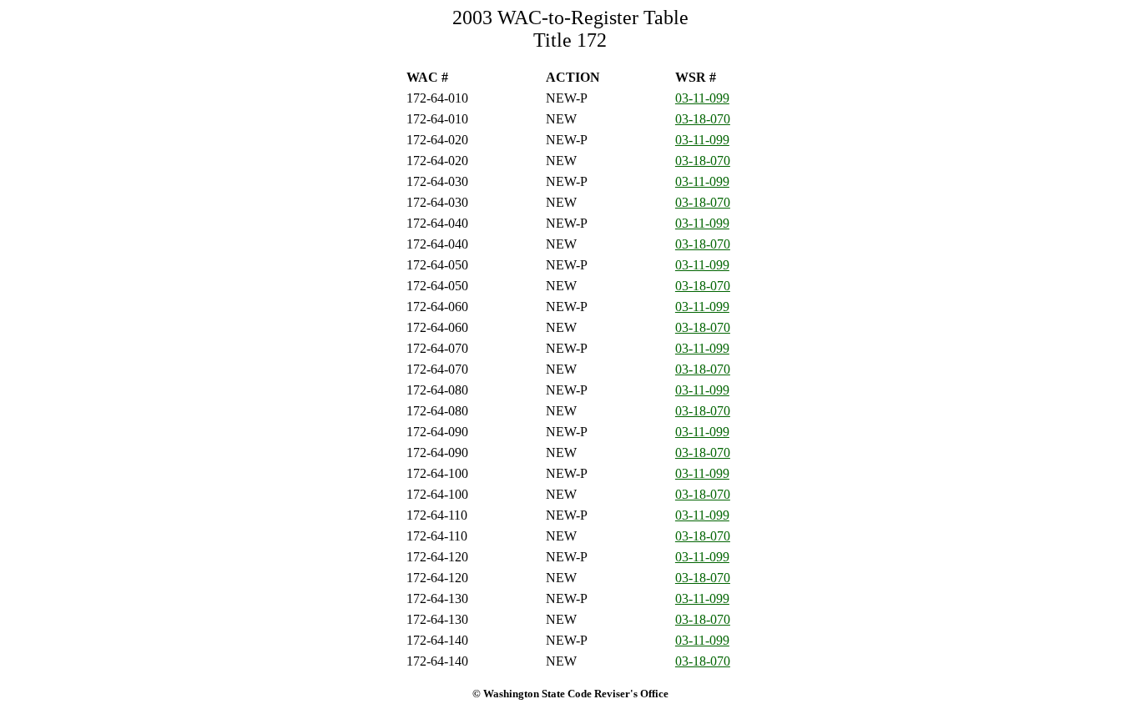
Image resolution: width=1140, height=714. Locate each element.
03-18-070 (702, 119)
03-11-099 (702, 98)
